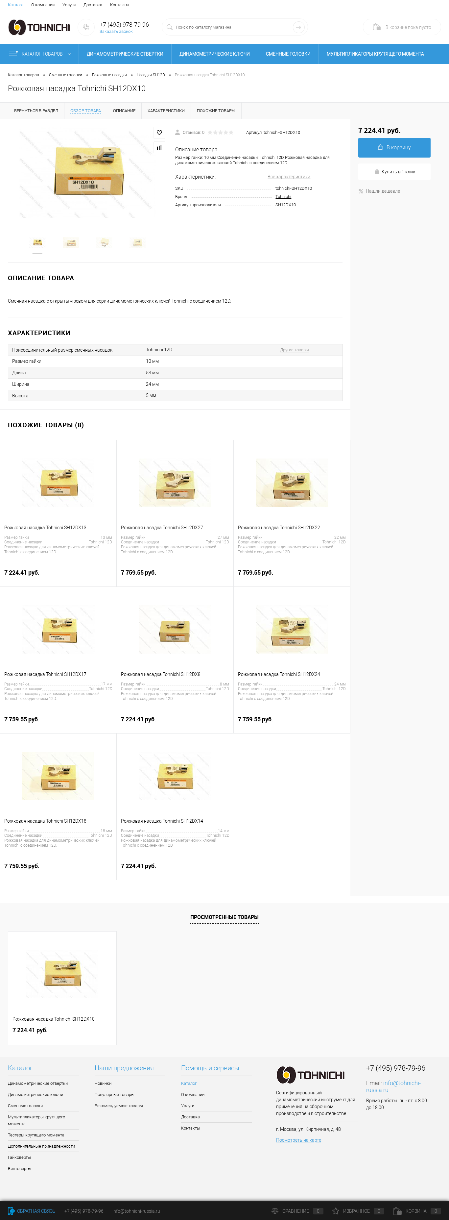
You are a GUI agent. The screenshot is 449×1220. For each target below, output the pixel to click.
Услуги (69, 4)
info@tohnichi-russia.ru (136, 1211)
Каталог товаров (43, 54)
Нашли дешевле (383, 191)
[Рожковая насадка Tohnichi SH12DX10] (87, 172)
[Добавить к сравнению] (159, 147)
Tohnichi (283, 196)
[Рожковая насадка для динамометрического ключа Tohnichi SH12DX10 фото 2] (71, 242)
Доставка (92, 4)
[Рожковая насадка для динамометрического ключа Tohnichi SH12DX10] (37, 242)
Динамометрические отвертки (125, 54)
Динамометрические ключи (214, 54)
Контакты (119, 4)
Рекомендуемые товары (119, 1105)
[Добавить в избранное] (159, 133)
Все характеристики (289, 176)
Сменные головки (288, 54)
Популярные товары (114, 1094)
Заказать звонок (116, 31)
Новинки (103, 1083)
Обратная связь (36, 1211)
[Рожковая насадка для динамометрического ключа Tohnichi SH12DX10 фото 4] (137, 242)
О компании (43, 4)
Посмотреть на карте (298, 1140)
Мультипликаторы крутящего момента (375, 54)
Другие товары (294, 349)
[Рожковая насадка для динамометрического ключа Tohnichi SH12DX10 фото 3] (104, 242)
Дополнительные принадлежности (41, 1146)
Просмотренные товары (224, 917)
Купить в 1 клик (398, 171)
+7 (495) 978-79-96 (124, 24)
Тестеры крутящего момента (36, 1135)
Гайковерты (19, 1157)
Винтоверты (19, 1168)
